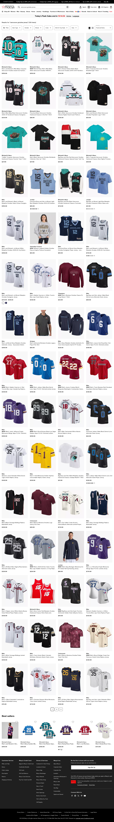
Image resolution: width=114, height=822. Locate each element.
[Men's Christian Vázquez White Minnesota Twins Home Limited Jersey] (43, 679)
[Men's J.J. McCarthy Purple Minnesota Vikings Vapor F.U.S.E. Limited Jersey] (99, 547)
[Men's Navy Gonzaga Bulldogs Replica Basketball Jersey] (99, 502)
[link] (15, 70)
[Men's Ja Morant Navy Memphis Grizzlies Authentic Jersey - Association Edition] (15, 323)
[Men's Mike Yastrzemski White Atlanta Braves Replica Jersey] (71, 411)
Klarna (3, 767)
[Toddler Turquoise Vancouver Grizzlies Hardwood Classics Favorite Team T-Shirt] (15, 137)
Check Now (92, 785)
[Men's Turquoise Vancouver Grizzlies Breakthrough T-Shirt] (99, 48)
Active (68, 16)
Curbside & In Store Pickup (43, 763)
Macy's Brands (40, 776)
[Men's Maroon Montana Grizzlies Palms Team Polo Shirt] (71, 635)
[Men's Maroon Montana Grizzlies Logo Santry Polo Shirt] (43, 502)
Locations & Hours (41, 767)
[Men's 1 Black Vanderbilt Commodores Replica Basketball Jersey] (15, 679)
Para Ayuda (5, 773)
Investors (56, 773)
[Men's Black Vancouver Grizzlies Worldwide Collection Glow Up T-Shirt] (43, 137)
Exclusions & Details (82, 785)
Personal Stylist (40, 783)
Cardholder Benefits (24, 767)
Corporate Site (57, 770)
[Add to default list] (17, 722)
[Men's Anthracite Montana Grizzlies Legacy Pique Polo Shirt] (43, 323)
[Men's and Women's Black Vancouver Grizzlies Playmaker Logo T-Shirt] (99, 93)
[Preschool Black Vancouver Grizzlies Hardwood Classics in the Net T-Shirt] (43, 93)
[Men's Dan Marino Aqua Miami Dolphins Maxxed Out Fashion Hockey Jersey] (47, 730)
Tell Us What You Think (42, 799)
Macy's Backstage (41, 773)
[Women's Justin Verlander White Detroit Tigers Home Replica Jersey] (15, 455)
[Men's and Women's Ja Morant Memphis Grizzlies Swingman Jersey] (15, 275)
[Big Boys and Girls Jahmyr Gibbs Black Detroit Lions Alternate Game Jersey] (99, 275)
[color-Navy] (6, 303)
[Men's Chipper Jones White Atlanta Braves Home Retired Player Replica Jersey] (15, 591)
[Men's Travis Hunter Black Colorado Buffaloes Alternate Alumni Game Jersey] (43, 635)
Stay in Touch (39, 786)
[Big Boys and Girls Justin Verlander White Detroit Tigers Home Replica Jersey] (99, 679)
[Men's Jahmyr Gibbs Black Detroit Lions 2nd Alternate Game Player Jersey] (99, 455)
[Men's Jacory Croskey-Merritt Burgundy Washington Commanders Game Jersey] (71, 367)
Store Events (39, 789)
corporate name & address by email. (85, 818)
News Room (57, 784)
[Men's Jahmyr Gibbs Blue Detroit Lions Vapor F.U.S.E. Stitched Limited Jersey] (43, 367)
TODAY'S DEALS (8, 1)
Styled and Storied (58, 794)
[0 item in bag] (111, 7)
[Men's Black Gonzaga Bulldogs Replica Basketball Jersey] (15, 502)
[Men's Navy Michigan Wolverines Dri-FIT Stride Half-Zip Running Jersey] (71, 547)
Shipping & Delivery (7, 779)
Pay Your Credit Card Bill (25, 779)
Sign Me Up (91, 767)
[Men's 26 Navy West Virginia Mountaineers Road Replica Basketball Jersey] (71, 679)
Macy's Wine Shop (41, 779)
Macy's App (39, 770)
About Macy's (57, 763)
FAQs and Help (5, 763)
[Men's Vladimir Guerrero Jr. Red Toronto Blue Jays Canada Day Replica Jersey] (15, 367)
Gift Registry (39, 802)
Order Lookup (5, 770)
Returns (4, 776)
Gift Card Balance (23, 773)
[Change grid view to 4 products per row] (89, 28)
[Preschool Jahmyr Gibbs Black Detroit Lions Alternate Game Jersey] (99, 411)
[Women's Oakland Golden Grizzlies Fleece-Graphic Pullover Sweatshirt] (43, 228)
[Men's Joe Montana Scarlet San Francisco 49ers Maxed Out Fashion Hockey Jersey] (85, 730)
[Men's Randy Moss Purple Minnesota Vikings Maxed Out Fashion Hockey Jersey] (66, 730)
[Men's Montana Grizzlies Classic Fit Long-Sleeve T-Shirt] (71, 275)
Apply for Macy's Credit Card (26, 763)
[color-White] (3, 303)
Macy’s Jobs (57, 781)
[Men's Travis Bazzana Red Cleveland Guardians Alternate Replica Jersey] (99, 367)
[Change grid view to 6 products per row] (93, 28)
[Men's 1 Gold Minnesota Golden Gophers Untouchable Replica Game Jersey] (43, 455)
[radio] (3, 302)
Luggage (75, 16)
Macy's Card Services (24, 776)
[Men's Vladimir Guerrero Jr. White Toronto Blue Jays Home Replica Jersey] (43, 275)
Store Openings (40, 792)
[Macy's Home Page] (8, 7)
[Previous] (4, 48)
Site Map (56, 788)
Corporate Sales (58, 767)
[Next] (25, 48)
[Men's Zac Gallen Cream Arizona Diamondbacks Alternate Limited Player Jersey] (71, 502)
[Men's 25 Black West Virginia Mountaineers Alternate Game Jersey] (15, 547)
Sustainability (57, 791)
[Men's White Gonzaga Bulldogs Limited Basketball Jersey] (15, 635)
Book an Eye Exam (41, 795)
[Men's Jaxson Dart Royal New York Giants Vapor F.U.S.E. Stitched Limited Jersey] (99, 323)
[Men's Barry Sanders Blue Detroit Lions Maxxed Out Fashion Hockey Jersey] (29, 730)
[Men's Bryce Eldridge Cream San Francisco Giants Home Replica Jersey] (99, 635)
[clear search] (67, 7)
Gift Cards (21, 770)
